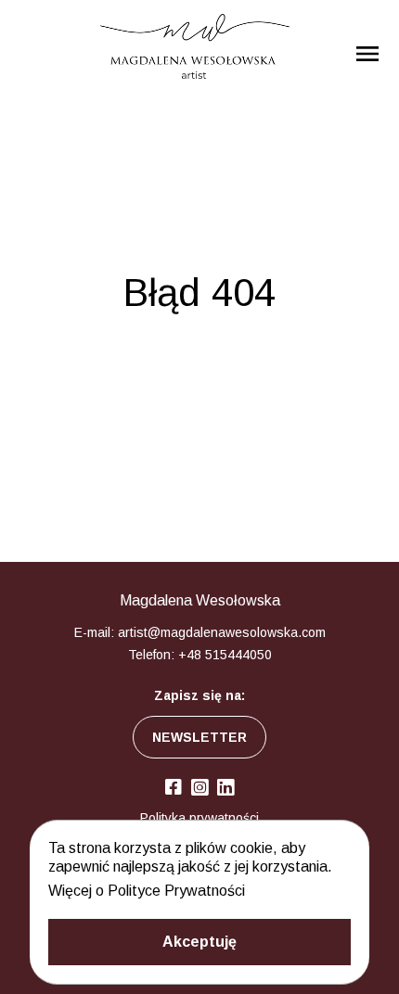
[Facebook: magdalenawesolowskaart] (173, 787)
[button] (199, 942)
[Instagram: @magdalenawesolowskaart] (199, 788)
